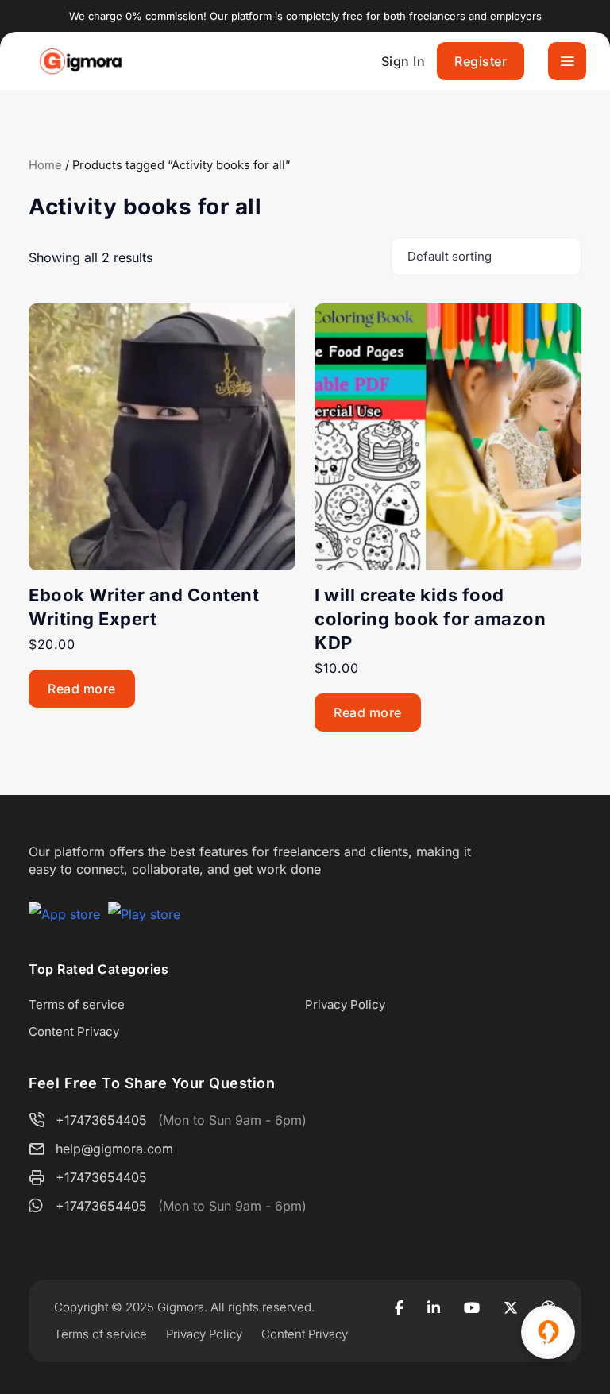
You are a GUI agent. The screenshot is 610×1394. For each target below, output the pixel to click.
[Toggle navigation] (567, 61)
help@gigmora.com (114, 1149)
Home (45, 165)
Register (480, 61)
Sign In (403, 61)
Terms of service (77, 1004)
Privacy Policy (345, 1004)
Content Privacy (74, 1031)
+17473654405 (101, 1120)
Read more (82, 689)
